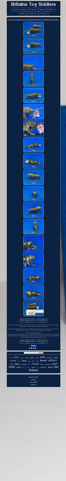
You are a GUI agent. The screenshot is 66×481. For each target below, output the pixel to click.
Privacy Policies (33, 382)
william (37, 357)
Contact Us (33, 379)
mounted (49, 357)
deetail (50, 367)
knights (56, 357)
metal (19, 367)
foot (33, 361)
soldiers (52, 360)
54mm (29, 361)
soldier (16, 357)
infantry (43, 367)
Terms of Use (34, 384)
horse (29, 364)
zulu (42, 364)
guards (24, 364)
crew (38, 367)
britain (13, 360)
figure (19, 361)
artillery (33, 367)
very (11, 364)
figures (18, 364)
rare (42, 357)
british (12, 367)
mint (37, 361)
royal (54, 364)
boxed (43, 360)
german (28, 367)
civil (10, 357)
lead (56, 366)
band (24, 361)
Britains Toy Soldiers (33, 377)
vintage (35, 363)
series (23, 367)
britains (33, 370)
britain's (32, 357)
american (47, 364)
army (26, 357)
